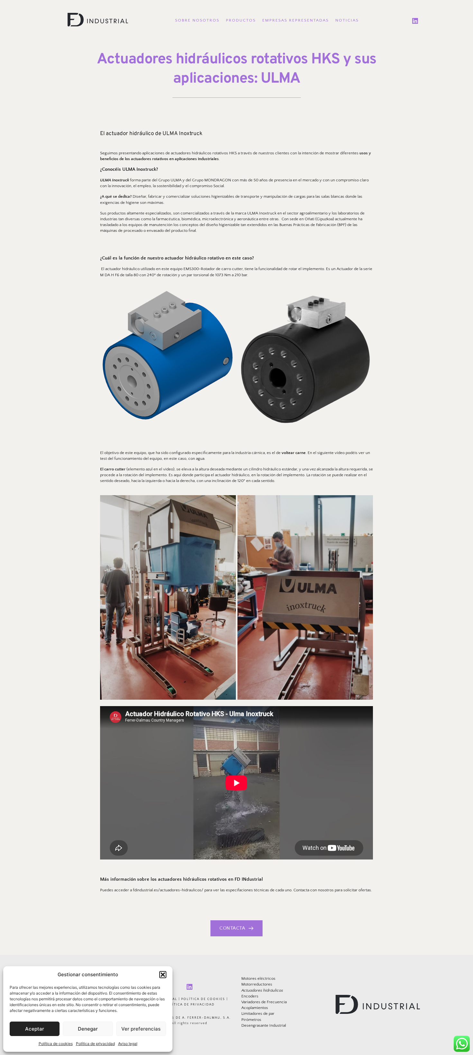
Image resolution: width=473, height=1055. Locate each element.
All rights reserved (189, 1023)
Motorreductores (256, 984)
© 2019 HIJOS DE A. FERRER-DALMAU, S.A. (189, 1018)
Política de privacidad (95, 1043)
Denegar (88, 1029)
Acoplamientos (254, 1007)
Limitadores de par (257, 1013)
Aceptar (34, 1029)
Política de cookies (56, 1043)
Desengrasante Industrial (263, 1025)
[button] (163, 974)
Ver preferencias (141, 1029)
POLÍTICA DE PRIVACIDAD (189, 1004)
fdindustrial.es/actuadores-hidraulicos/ (168, 890)
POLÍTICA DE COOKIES (203, 999)
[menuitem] (197, 20)
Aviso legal (127, 1043)
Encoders (249, 996)
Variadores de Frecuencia (264, 1002)
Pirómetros (251, 1019)
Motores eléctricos (258, 978)
